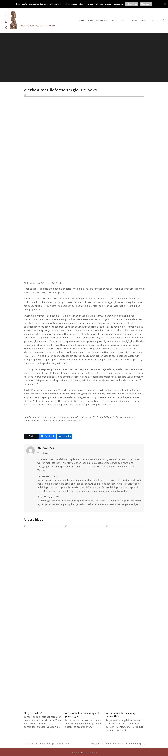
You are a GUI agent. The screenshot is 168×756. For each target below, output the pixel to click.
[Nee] (165, 4)
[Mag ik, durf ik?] (43, 617)
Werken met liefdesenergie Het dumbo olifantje (116, 744)
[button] (155, 20)
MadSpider (93, 752)
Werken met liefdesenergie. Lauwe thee (122, 714)
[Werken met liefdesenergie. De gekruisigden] (84, 617)
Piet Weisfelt (57, 282)
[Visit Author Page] (30, 450)
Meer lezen (145, 4)
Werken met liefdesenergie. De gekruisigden (83, 714)
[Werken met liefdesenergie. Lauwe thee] (125, 617)
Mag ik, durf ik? (33, 713)
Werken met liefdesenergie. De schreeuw (46, 744)
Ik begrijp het (132, 4)
